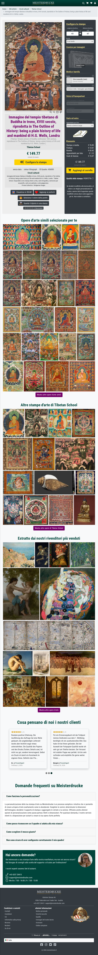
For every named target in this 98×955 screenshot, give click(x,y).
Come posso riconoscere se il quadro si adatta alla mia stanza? (34, 823)
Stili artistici (13, 9)
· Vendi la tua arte (41, 914)
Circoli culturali (24, 9)
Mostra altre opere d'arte (49, 710)
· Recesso (7, 923)
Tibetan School (36, 9)
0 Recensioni (38, 208)
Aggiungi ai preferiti (46, 192)
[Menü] (2, 3)
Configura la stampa (35, 162)
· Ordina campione (41, 926)
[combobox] (80, 41)
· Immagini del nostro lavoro (44, 920)
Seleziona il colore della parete (35, 198)
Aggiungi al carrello (82, 170)
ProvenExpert (19, 763)
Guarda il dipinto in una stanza (34, 203)
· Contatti (7, 911)
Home (4, 9)
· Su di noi (7, 928)
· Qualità (38, 917)
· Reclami (7, 926)
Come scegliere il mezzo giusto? (21, 831)
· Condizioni (8, 914)
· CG (5, 917)
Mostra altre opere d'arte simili (49, 395)
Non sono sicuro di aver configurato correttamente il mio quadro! (35, 840)
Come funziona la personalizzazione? (23, 796)
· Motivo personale (41, 911)
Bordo (68, 38)
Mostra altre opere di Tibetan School (49, 528)
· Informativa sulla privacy (12, 920)
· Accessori (38, 923)
